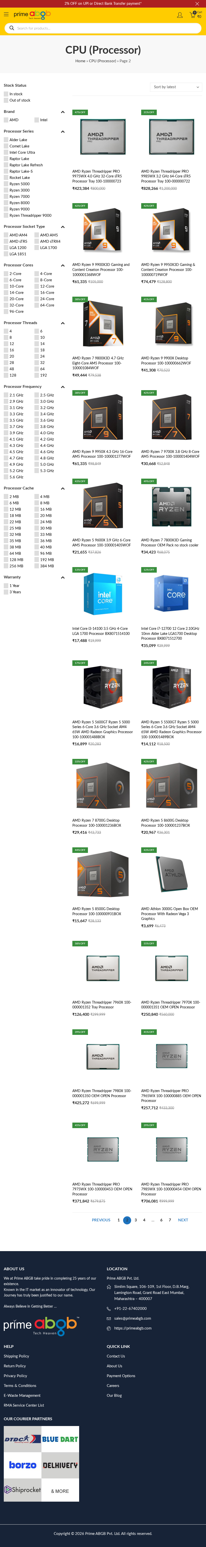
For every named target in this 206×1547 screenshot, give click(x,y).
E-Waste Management (22, 1396)
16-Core (47, 293)
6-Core (15, 280)
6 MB (14, 503)
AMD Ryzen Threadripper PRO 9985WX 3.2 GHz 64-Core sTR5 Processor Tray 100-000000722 (166, 176)
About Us (114, 1366)
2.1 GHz (16, 395)
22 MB (15, 522)
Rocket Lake (20, 178)
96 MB (46, 553)
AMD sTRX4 (50, 241)
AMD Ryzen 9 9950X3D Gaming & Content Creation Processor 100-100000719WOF (168, 269)
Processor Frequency (22, 387)
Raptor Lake (19, 159)
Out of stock (20, 100)
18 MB (15, 516)
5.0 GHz (47, 465)
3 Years (15, 592)
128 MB (16, 560)
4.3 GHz (16, 446)
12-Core (47, 286)
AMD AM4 (18, 235)
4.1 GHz (16, 439)
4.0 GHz (47, 433)
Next (183, 1220)
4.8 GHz (47, 458)
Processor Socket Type (24, 227)
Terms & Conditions (20, 1386)
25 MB (15, 528)
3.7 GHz (16, 427)
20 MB (46, 516)
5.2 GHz (16, 471)
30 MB (46, 528)
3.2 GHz (47, 408)
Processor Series (19, 131)
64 (42, 369)
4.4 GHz (47, 446)
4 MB (44, 497)
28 (12, 363)
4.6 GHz (47, 452)
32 (42, 363)
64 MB (15, 553)
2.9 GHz (16, 402)
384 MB (47, 566)
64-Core (47, 305)
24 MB (46, 522)
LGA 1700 (48, 248)
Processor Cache (19, 488)
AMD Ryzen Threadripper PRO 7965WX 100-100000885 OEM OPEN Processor (171, 1096)
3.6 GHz (47, 420)
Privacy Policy (15, 1376)
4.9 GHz (16, 465)
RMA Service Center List (24, 1405)
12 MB (15, 509)
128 (13, 375)
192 (43, 375)
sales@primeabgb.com (132, 1318)
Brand (9, 112)
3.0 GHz (47, 402)
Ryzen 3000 (20, 190)
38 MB (15, 547)
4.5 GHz (16, 452)
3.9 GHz (16, 433)
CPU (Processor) (102, 61)
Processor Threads (20, 323)
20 (12, 356)
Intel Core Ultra (22, 152)
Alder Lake (18, 140)
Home (80, 61)
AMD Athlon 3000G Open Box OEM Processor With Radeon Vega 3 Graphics (169, 914)
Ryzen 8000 (20, 203)
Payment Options (121, 1376)
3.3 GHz (16, 414)
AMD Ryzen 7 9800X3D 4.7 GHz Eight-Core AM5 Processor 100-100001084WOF (98, 363)
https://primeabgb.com (132, 1328)
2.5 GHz (47, 395)
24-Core (47, 299)
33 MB (46, 535)
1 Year (14, 586)
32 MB (15, 535)
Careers (113, 1386)
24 (42, 356)
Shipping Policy (16, 1356)
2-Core (15, 274)
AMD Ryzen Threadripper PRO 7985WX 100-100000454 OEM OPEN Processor (171, 1189)
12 (12, 344)
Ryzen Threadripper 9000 (31, 216)
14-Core (17, 293)
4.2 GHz (47, 439)
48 (12, 369)
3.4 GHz (47, 414)
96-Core (17, 312)
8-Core (46, 280)
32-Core (17, 305)
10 (42, 337)
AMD (14, 120)
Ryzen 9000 (20, 209)
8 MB (44, 503)
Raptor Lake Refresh (26, 165)
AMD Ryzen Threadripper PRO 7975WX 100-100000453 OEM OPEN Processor (102, 1189)
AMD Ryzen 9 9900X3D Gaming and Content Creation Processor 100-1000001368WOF (101, 269)
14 (42, 344)
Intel (43, 120)
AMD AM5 (49, 235)
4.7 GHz (16, 458)
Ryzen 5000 (20, 184)
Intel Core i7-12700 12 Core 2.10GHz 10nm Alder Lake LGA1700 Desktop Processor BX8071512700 (170, 633)
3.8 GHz (47, 427)
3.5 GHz (16, 420)
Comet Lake (19, 146)
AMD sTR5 (18, 241)
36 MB (46, 541)
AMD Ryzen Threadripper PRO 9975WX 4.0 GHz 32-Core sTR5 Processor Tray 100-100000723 (97, 176)
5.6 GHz (16, 477)
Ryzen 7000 (20, 197)
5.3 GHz (47, 471)
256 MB (16, 566)
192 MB (47, 560)
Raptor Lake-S (21, 171)
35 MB (15, 541)
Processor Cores (18, 265)
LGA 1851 (18, 254)
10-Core (17, 286)
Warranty (12, 577)
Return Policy (15, 1366)
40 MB (46, 547)
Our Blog (114, 1396)
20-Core (17, 299)
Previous (101, 1220)
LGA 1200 (18, 248)
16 (12, 350)
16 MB (46, 509)
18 (42, 350)
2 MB (14, 497)
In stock (16, 94)
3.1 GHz (16, 408)
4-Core (46, 274)
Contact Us (116, 1356)
